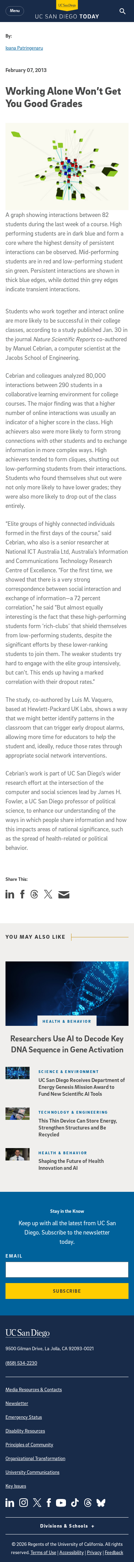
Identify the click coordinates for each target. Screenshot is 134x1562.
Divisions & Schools (65, 1526)
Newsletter (16, 1403)
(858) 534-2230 (21, 1363)
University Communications (32, 1472)
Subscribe (67, 1291)
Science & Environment (68, 1071)
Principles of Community (29, 1444)
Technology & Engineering (73, 1112)
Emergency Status (23, 1417)
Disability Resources (25, 1431)
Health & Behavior (67, 1021)
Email (14, 1256)
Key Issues (15, 1486)
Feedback (114, 1552)
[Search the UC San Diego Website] (122, 11)
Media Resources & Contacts (33, 1389)
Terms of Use (43, 1552)
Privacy (94, 1552)
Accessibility (71, 1552)
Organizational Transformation (35, 1458)
